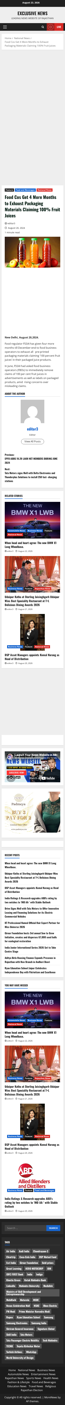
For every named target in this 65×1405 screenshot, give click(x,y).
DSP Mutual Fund (47, 1257)
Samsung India (38, 1323)
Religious (50, 1386)
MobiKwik (11, 1300)
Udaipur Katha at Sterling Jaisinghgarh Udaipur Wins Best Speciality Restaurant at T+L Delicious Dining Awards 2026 (32, 601)
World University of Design (19, 1358)
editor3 (11, 223)
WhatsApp (31, 1352)
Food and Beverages (25, 190)
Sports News (33, 1378)
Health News (50, 1378)
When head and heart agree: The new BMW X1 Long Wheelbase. (30, 545)
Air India (10, 1251)
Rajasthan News (42, 588)
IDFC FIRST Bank (14, 1274)
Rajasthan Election (32, 1390)
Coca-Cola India (27, 1257)
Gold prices (47, 1263)
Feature (9, 190)
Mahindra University (29, 1286)
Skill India (11, 1334)
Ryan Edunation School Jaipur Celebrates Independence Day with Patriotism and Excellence (30, 970)
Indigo (39, 1274)
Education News (17, 1386)
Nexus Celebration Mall (18, 1306)
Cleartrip (10, 1257)
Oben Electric (50, 1306)
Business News (35, 530)
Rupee (9, 1317)
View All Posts (32, 441)
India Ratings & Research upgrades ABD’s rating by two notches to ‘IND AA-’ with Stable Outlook (31, 900)
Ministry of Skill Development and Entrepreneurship (23, 1293)
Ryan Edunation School (28, 1317)
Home (12, 1370)
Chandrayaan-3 (40, 1251)
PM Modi (10, 1311)
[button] (5, 27)
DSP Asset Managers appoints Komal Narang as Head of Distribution (32, 657)
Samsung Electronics (16, 1323)
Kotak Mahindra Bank (35, 1280)
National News (45, 190)
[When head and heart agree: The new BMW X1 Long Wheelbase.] (32, 520)
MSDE (36, 1300)
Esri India (11, 1263)
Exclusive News (32, 13)
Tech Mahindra (50, 1340)
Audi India (24, 1251)
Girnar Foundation (29, 1263)
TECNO (9, 1346)
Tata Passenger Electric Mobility (22, 1340)
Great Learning (13, 1268)
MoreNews (50, 1397)
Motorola (24, 1300)
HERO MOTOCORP (34, 1268)
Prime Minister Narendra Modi (34, 1311)
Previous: (31, 459)
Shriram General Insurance (20, 1329)
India (29, 1274)
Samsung (48, 1317)
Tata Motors (26, 1334)
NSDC (36, 1306)
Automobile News (16, 530)
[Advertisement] (32, 86)
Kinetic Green (13, 1280)
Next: (31, 475)
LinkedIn (10, 1286)
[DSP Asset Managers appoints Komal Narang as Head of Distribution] (32, 632)
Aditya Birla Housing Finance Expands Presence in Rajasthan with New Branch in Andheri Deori (30, 960)
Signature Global (46, 1329)
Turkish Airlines (14, 1352)
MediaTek (48, 1286)
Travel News (36, 1386)
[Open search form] (43, 27)
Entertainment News (43, 1374)
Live (59, 27)
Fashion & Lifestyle (19, 1382)
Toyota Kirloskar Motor (28, 1346)
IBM (49, 1268)
